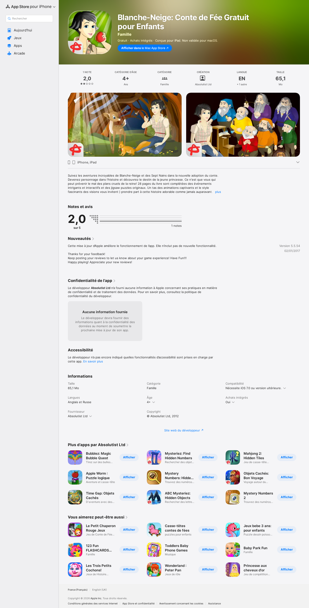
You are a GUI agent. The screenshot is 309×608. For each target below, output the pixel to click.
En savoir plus (93, 361)
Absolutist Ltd (78, 416)
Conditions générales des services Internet (93, 603)
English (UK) (99, 590)
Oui (228, 402)
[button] (29, 30)
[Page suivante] (304, 118)
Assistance (214, 603)
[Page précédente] (63, 118)
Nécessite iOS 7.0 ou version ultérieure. (254, 388)
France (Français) (78, 590)
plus (218, 192)
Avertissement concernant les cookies (181, 603)
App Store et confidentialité (138, 603)
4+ (149, 402)
